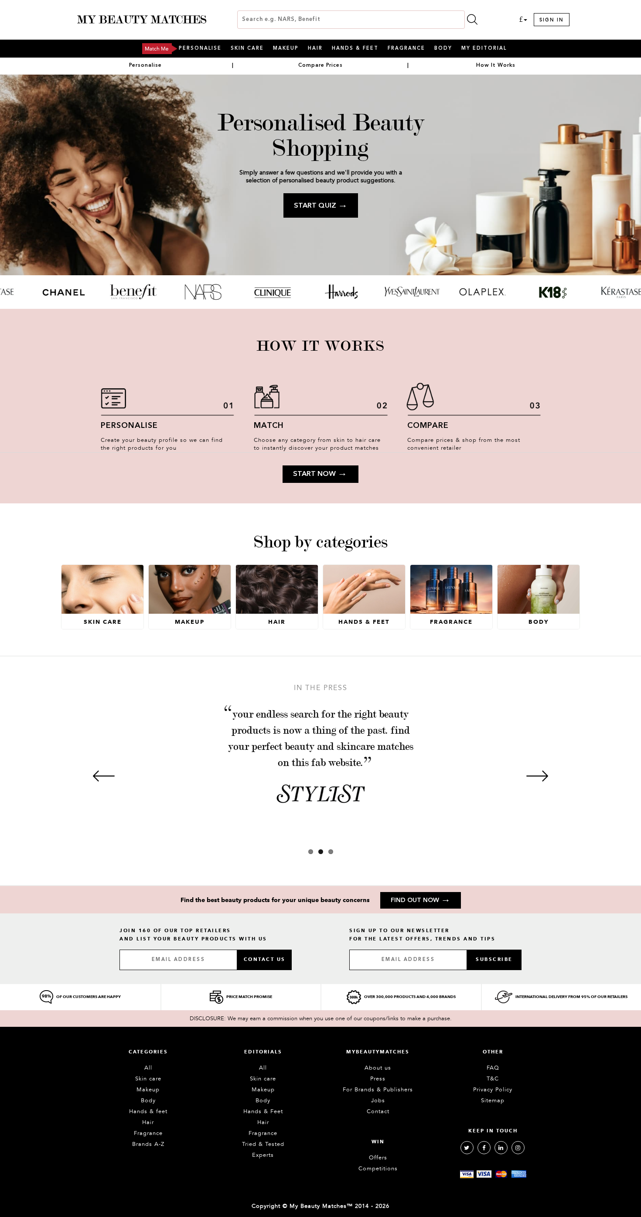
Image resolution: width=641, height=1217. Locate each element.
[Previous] (104, 776)
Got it (320, 647)
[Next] (537, 776)
